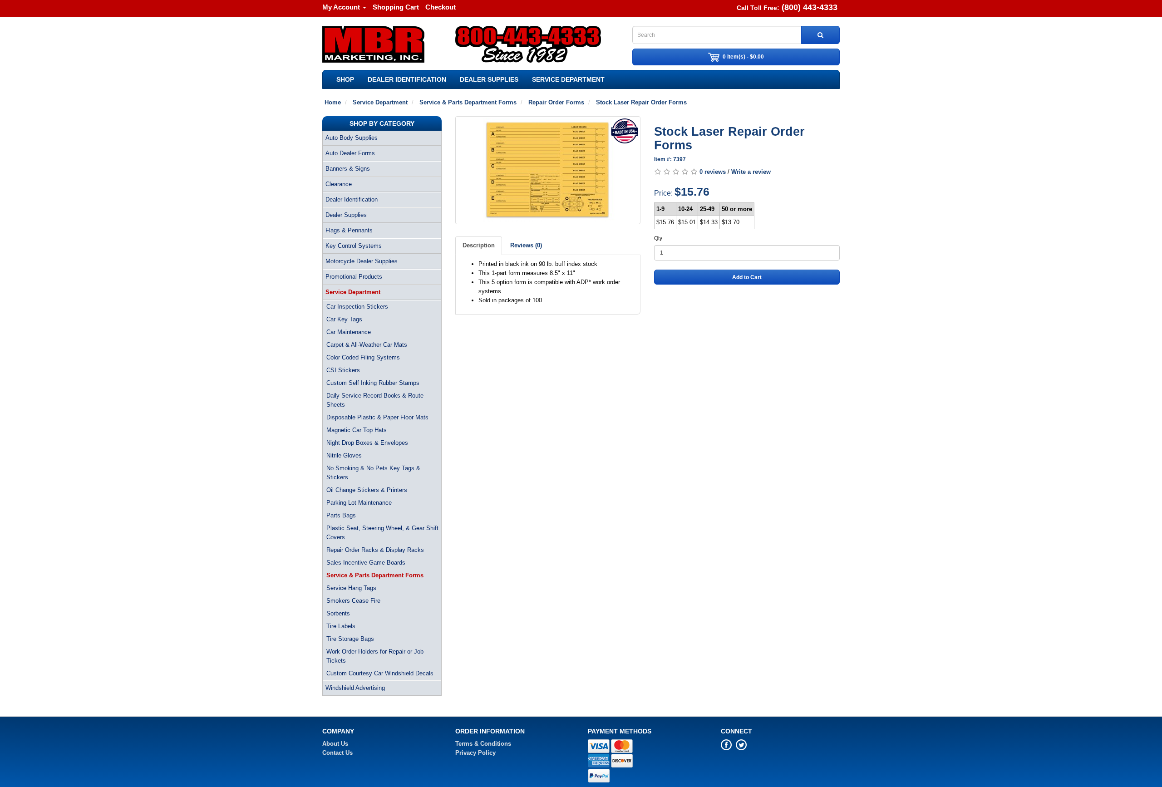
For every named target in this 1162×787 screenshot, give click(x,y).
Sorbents (338, 613)
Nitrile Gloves (344, 455)
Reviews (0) (526, 245)
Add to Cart (747, 277)
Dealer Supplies (489, 79)
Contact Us (337, 752)
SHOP (345, 79)
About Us (335, 743)
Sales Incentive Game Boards (365, 562)
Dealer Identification (407, 79)
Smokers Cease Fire (353, 600)
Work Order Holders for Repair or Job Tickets (374, 656)
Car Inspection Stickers (357, 306)
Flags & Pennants (349, 230)
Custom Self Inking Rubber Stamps (372, 382)
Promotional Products (353, 276)
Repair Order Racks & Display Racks (375, 549)
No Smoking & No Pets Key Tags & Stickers (373, 473)
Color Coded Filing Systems (363, 357)
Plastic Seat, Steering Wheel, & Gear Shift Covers (382, 533)
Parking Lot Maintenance (359, 502)
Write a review (751, 171)
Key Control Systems (353, 245)
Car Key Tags (344, 319)
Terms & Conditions (483, 743)
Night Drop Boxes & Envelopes (367, 442)
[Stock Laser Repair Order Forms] (548, 170)
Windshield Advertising (355, 687)
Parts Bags (341, 515)
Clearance (338, 184)
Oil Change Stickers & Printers (366, 490)
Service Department (568, 79)
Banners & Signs (347, 168)
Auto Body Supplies (351, 137)
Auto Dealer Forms (350, 153)
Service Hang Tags (351, 588)
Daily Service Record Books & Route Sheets (374, 400)
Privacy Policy (475, 752)
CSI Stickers (343, 370)
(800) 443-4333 (809, 7)
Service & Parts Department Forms (374, 575)
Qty (658, 238)
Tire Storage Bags (350, 638)
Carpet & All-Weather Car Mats (366, 344)
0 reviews (712, 171)
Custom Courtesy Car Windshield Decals (379, 673)
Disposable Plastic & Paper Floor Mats (377, 417)
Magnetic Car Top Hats (356, 430)
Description (479, 245)
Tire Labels (340, 626)
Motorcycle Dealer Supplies (361, 261)
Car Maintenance (348, 332)
